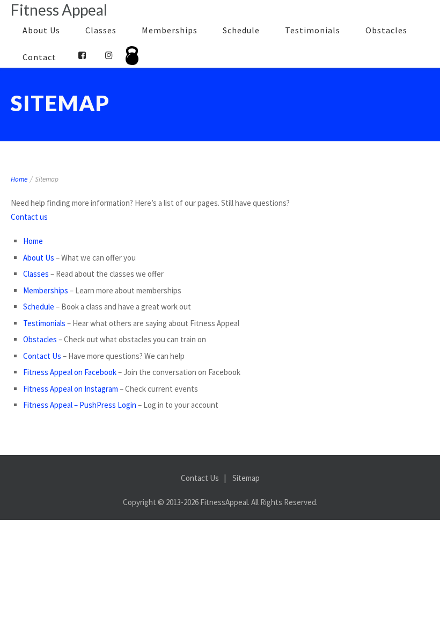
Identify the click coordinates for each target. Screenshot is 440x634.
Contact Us (42, 356)
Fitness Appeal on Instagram (70, 389)
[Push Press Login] (132, 59)
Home (19, 179)
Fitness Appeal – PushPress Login (79, 405)
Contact (39, 57)
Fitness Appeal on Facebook (69, 372)
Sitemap (246, 478)
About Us (41, 30)
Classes (100, 30)
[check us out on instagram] (109, 55)
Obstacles (386, 30)
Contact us (29, 217)
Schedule (241, 30)
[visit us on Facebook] (82, 55)
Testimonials (312, 30)
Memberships (169, 30)
